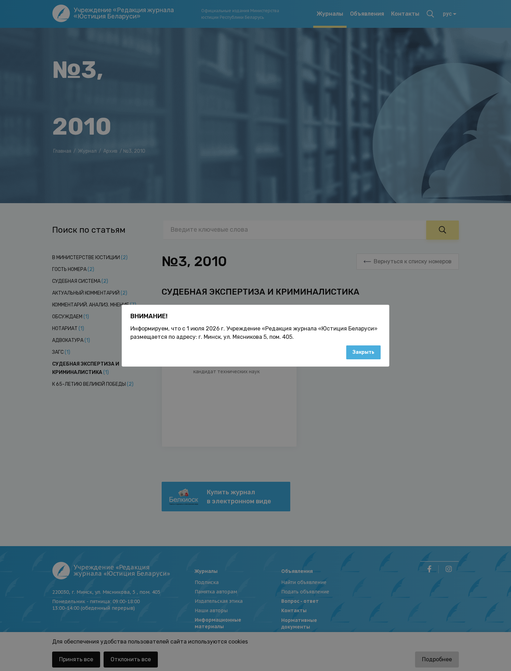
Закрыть (363, 352)
